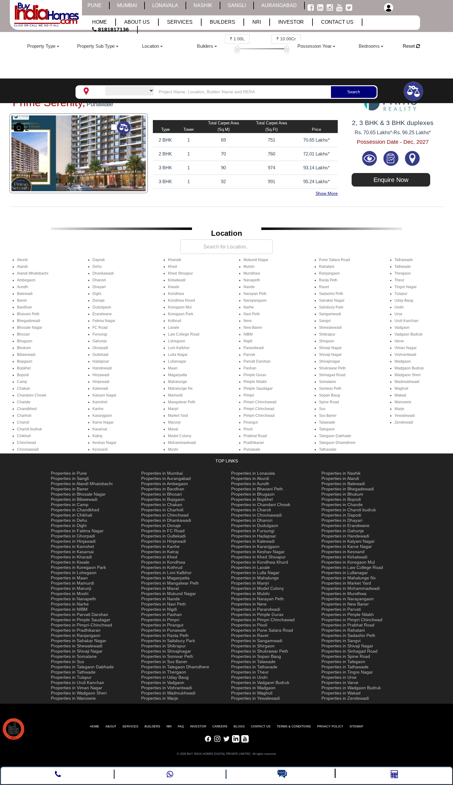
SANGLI (237, 5)
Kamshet (99, 402)
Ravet (324, 287)
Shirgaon (326, 341)
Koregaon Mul (180, 307)
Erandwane (102, 314)
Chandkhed (27, 409)
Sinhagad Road (332, 375)
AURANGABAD (279, 5)
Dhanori (99, 280)
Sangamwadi (330, 314)
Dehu (97, 266)
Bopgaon (24, 361)
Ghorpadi (100, 348)
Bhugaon (24, 341)
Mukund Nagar (255, 260)
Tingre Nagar (405, 287)
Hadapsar (100, 361)
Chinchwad (26, 443)
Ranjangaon (329, 273)
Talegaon (327, 429)
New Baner (252, 327)
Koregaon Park (180, 314)
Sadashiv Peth (331, 294)
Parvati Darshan (257, 361)
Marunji (174, 422)
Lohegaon (176, 341)
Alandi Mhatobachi (32, 273)
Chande (24, 402)
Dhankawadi (103, 273)
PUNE (95, 5)
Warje (399, 409)
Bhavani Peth (28, 314)
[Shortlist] (391, 157)
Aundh (22, 287)
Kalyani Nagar (104, 395)
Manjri (173, 409)
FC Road (100, 327)
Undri (399, 307)
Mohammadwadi (182, 443)
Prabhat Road (255, 436)
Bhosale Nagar (29, 327)
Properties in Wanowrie (73, 698)
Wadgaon (402, 361)
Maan (173, 368)
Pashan (249, 368)
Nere (247, 321)
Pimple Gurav (254, 375)
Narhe (248, 307)
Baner (22, 300)
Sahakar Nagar (332, 300)
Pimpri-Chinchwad (259, 415)
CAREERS (219, 726)
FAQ (181, 726)
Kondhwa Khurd (181, 300)
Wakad (400, 395)
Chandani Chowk (31, 395)
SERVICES (130, 726)
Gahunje (99, 341)
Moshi (173, 449)
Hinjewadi (100, 382)
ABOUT (110, 726)
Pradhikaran (253, 443)
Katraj (97, 436)
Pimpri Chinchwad (258, 409)
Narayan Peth (255, 294)
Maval (173, 429)
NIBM (248, 334)
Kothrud (174, 321)
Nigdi (247, 341)
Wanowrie (402, 402)
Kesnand (100, 449)
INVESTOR (198, 726)
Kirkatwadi (177, 280)
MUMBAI (127, 5)
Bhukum (24, 348)
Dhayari (99, 287)
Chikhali (24, 436)
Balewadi (25, 294)
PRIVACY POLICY (330, 726)
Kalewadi (100, 388)
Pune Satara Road (334, 260)
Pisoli (248, 429)
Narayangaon (255, 300)
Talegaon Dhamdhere (337, 443)
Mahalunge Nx (180, 388)
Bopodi (23, 375)
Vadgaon (402, 327)
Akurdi (22, 260)
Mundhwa (251, 273)
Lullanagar (177, 361)
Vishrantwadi (405, 354)
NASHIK (203, 5)
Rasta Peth (328, 280)
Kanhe (98, 409)
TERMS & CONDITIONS (294, 726)
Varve (399, 341)
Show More (327, 193)
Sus (322, 409)
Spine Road (329, 402)
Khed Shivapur (180, 273)
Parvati (249, 354)
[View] (370, 157)
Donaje (98, 300)
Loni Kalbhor (179, 348)
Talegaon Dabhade (335, 436)
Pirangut (250, 422)
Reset (409, 46)
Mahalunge (177, 382)
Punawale (251, 449)
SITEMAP (356, 726)
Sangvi (325, 321)
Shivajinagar (329, 361)
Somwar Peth (330, 388)
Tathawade (403, 260)
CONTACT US (261, 726)
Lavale (173, 327)
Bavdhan (24, 307)
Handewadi (102, 368)
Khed (172, 266)
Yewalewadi (404, 415)
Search (353, 92)
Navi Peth (251, 314)
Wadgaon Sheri (407, 375)
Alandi (22, 266)
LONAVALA (165, 5)
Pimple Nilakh (255, 382)
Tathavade (328, 449)
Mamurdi (175, 395)
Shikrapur (327, 334)
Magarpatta (177, 375)
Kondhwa (176, 294)
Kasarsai (99, 429)
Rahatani (326, 266)
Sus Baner (328, 415)
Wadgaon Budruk (409, 368)
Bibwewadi (26, 354)
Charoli (23, 422)
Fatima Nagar (103, 321)
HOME (94, 726)
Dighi (96, 294)
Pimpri (248, 395)
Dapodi (98, 260)
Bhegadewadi (28, 321)
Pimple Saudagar (258, 388)
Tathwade (402, 266)
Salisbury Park (331, 307)
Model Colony (179, 436)
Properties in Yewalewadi (255, 698)
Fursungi (99, 334)
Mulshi (249, 266)
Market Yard (178, 415)
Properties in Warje (159, 698)
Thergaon (402, 273)
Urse (398, 314)
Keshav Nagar (104, 443)
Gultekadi (100, 354)
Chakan (23, 388)
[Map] (412, 157)
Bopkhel (24, 368)
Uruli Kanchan (406, 321)
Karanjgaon (102, 415)
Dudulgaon (101, 307)
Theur (399, 280)
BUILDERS (152, 726)
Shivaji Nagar (330, 348)
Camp (22, 382)
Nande (249, 287)
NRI (169, 726)
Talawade (327, 422)
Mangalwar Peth (181, 402)
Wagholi (401, 388)
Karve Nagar (103, 422)
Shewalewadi (330, 327)
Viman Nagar (405, 348)
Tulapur (400, 294)
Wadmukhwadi (406, 382)
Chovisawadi (28, 449)
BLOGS (239, 726)
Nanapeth (251, 280)
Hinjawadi (100, 375)
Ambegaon (26, 280)
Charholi (24, 415)
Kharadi (174, 260)
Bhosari (23, 334)
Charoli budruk (29, 429)
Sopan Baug (329, 395)
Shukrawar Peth (332, 368)
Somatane (327, 382)
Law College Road (183, 334)
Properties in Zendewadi (345, 698)
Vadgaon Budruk (408, 334)
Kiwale (173, 287)
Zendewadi (403, 422)
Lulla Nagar (178, 354)
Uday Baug (403, 300)
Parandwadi (253, 348)
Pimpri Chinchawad (259, 402)
